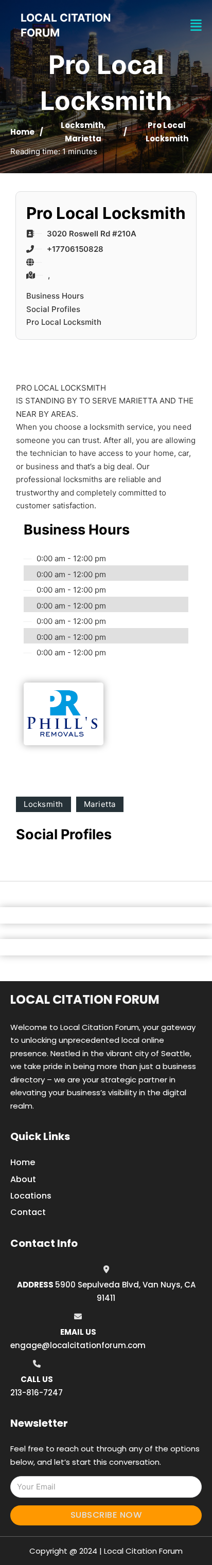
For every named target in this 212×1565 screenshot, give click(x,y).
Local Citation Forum (85, 999)
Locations (30, 1196)
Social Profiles (53, 309)
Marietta (83, 138)
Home (22, 131)
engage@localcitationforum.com (78, 1345)
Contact (28, 1212)
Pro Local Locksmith (63, 322)
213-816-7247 (36, 1392)
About (23, 1179)
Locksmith (82, 125)
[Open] (196, 25)
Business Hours (55, 296)
